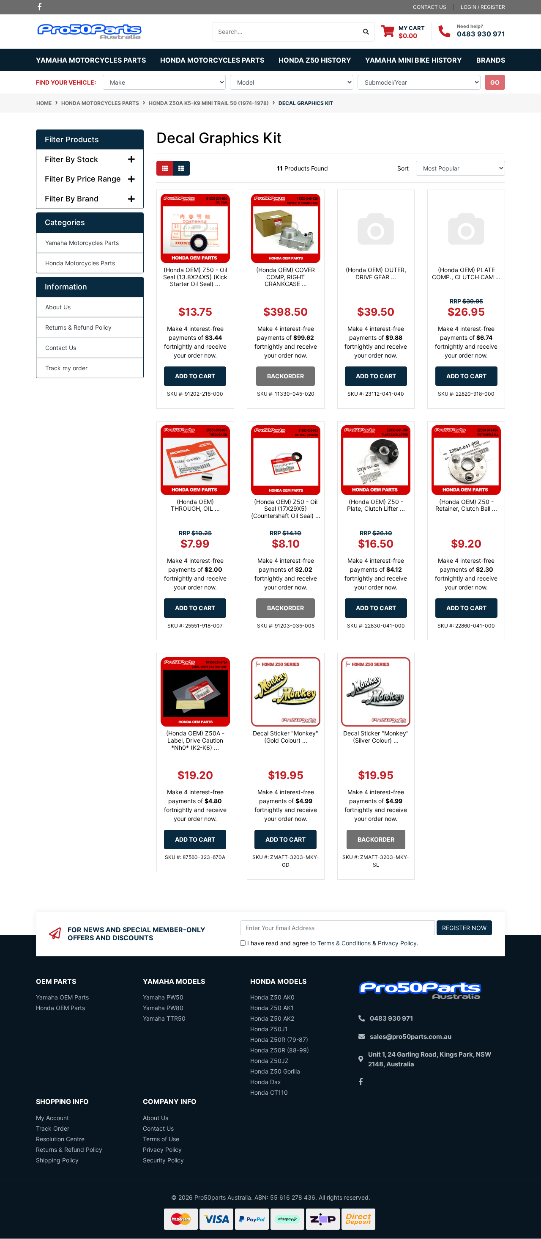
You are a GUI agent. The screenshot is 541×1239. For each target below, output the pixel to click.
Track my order (66, 368)
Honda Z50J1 (269, 1028)
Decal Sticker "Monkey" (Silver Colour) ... (376, 737)
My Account (52, 1117)
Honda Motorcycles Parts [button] (212, 60)
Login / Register (483, 7)
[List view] (181, 168)
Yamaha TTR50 (164, 1018)
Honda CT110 (269, 1092)
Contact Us (60, 347)
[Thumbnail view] (164, 168)
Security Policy (163, 1160)
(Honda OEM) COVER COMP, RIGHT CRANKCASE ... (285, 277)
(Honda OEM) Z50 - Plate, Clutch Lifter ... (376, 505)
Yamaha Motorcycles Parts (82, 242)
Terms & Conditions (344, 943)
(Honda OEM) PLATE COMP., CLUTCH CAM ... (466, 273)
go (495, 82)
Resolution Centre (60, 1139)
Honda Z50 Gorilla (275, 1071)
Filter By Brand (71, 198)
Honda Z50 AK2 (272, 1018)
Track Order (52, 1128)
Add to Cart (195, 376)
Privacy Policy (397, 943)
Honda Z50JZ (269, 1060)
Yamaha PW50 (163, 997)
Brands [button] (490, 60)
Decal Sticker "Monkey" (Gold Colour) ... (285, 737)
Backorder (285, 376)
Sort (403, 168)
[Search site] (366, 31)
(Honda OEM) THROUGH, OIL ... (195, 505)
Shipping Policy (57, 1160)
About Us (58, 307)
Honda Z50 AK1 (272, 1007)
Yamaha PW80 (163, 1007)
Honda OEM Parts (60, 1007)
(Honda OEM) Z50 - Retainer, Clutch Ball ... (466, 505)
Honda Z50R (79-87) (279, 1039)
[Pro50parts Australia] (90, 30)
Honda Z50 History (315, 60)
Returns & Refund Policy (78, 327)
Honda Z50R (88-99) (279, 1050)
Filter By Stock (71, 159)
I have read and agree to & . (332, 943)
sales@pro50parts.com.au (410, 1036)
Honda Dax (265, 1081)
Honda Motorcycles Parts (80, 263)
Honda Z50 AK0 (272, 997)
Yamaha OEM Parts (62, 997)
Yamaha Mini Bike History (413, 60)
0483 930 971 (481, 34)
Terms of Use (161, 1139)
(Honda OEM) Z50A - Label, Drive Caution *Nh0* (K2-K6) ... (195, 740)
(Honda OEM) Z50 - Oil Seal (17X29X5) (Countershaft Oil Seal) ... (285, 509)
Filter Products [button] (72, 139)
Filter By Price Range (83, 178)
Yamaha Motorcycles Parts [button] (91, 60)
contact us (429, 7)
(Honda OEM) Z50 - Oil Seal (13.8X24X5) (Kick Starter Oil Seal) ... (195, 277)
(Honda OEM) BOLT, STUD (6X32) (67, 1205)
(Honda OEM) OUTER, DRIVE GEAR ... (376, 273)
